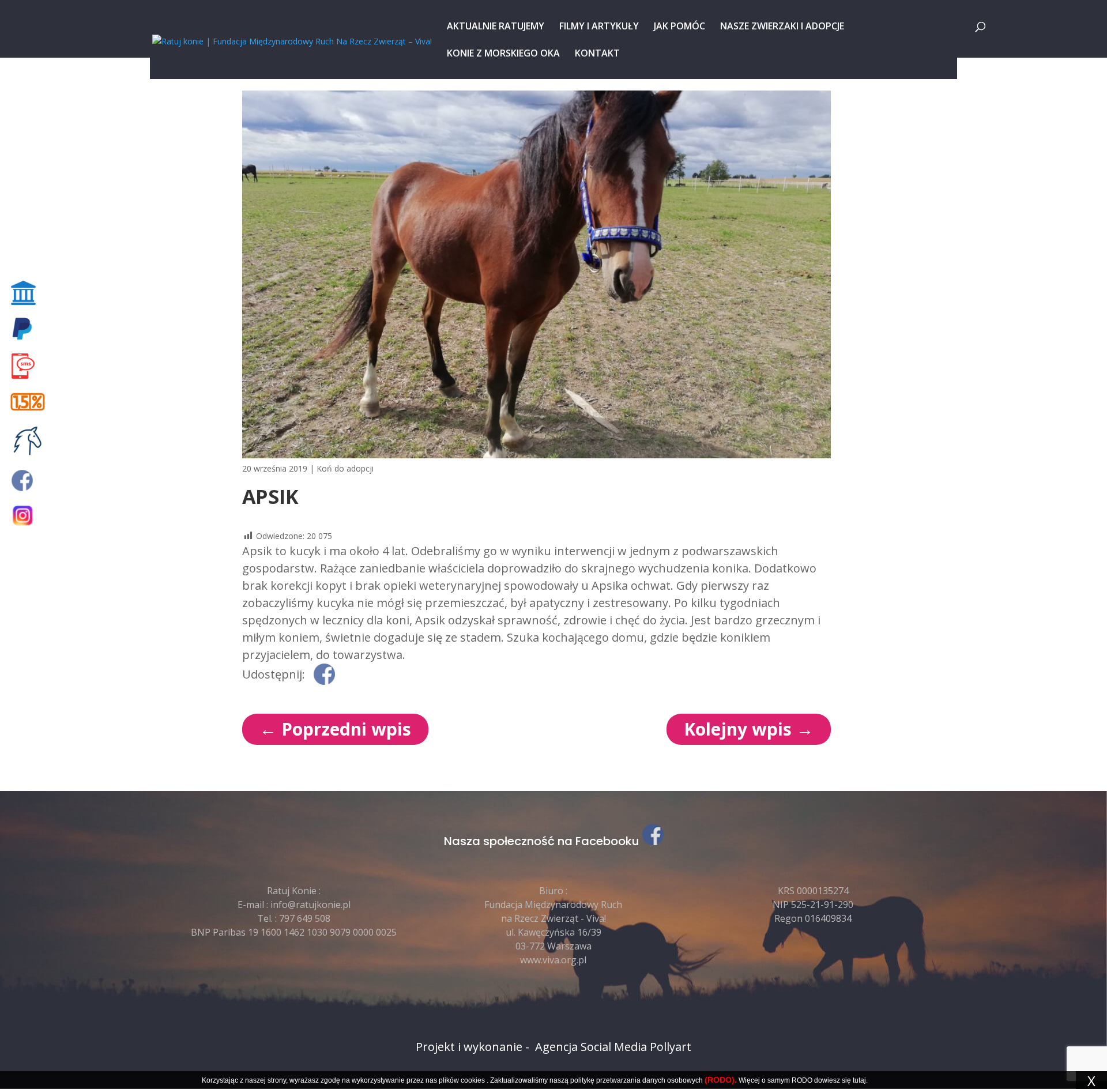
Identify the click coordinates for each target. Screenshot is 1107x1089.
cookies (473, 1080)
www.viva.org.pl (553, 960)
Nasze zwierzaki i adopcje (782, 27)
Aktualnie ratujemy (495, 27)
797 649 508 (304, 918)
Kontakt (597, 54)
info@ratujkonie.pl (310, 904)
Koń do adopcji (345, 468)
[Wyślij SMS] (29, 366)
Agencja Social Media (591, 1046)
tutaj (859, 1080)
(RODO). (721, 1079)
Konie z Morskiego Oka (503, 54)
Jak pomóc (679, 27)
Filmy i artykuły (599, 27)
